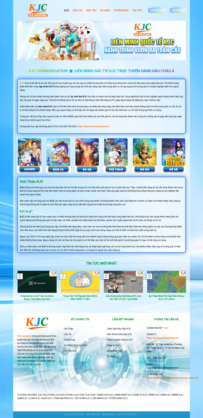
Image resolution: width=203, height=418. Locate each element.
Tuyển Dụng (121, 10)
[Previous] (17, 292)
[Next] (186, 292)
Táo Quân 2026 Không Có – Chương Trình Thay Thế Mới (168, 297)
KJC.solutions (24, 336)
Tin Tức (137, 10)
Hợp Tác (91, 10)
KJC (66, 10)
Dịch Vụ (77, 10)
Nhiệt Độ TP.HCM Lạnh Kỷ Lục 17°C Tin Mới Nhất (82, 297)
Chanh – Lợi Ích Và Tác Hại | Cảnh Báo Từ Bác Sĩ (39, 297)
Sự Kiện (105, 10)
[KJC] (38, 10)
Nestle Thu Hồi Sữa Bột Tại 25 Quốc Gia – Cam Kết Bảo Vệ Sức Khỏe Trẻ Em (125, 299)
